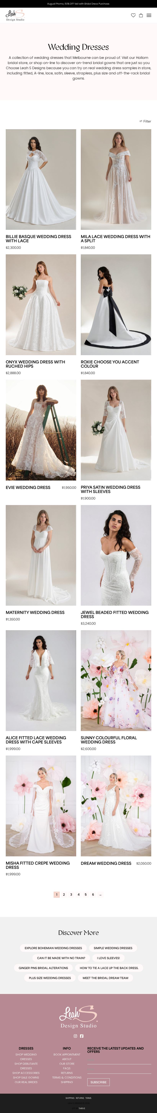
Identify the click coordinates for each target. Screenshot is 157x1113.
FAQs (66, 1068)
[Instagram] (75, 1036)
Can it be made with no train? (61, 958)
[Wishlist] (133, 15)
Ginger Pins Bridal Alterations (43, 968)
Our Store (66, 1064)
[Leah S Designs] (15, 15)
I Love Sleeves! (108, 958)
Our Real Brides (26, 1082)
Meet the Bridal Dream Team (105, 978)
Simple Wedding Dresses (113, 948)
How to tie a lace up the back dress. (109, 968)
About (66, 1059)
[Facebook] (81, 1036)
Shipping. (70, 1098)
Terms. (88, 1098)
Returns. (80, 1098)
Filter (147, 121)
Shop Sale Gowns (26, 1077)
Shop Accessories (26, 1073)
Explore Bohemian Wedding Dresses (53, 948)
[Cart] (141, 15)
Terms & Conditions (67, 1077)
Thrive (82, 1108)
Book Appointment (67, 1054)
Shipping (67, 1082)
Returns (67, 1073)
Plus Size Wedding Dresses (50, 978)
